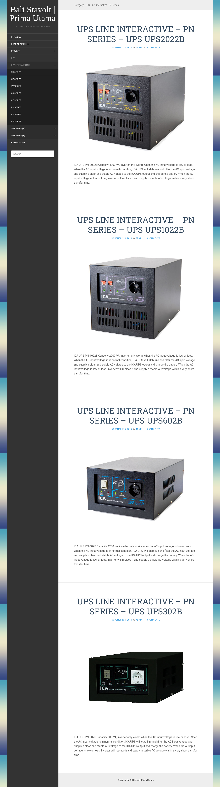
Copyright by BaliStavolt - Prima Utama (136, 780)
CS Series (16, 93)
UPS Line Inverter (20, 65)
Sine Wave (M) (18, 128)
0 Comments (153, 47)
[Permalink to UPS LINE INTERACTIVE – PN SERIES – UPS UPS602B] (135, 487)
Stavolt (15, 51)
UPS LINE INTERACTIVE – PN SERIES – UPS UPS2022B (136, 34)
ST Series (16, 86)
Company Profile (20, 44)
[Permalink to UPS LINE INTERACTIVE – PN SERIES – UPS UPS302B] (135, 678)
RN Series (16, 107)
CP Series (16, 121)
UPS (13, 58)
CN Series (16, 114)
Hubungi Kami (18, 142)
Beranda (16, 37)
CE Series (16, 100)
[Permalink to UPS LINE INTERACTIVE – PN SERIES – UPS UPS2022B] (135, 105)
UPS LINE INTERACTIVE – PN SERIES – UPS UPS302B (136, 606)
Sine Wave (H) (18, 135)
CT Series (16, 79)
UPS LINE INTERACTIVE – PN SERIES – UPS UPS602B (136, 415)
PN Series (16, 72)
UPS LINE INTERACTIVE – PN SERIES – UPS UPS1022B (136, 224)
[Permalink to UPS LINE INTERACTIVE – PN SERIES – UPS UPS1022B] (135, 296)
